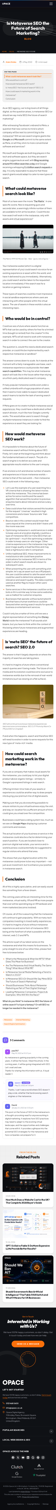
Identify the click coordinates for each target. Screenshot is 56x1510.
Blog (12, 51)
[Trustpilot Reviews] (39, 1474)
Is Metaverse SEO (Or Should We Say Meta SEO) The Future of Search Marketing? (29, 980)
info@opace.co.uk (14, 1408)
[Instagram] (43, 1457)
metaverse (34, 215)
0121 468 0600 (12, 1403)
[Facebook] (13, 1457)
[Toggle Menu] (51, 4)
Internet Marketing (23, 1020)
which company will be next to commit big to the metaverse (23, 132)
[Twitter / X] (18, 1457)
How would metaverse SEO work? (20, 84)
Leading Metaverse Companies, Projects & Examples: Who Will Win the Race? (27, 993)
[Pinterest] (38, 1457)
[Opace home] (13, 1382)
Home (4, 51)
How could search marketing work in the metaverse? (23, 93)
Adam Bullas (11, 62)
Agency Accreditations (15, 1504)
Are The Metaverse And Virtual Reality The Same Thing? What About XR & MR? (29, 967)
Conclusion (10, 99)
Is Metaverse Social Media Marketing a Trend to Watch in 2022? (28, 973)
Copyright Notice (33, 1504)
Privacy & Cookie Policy (30, 1497)
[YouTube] (23, 1457)
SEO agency (14, 108)
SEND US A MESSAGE (28, 1344)
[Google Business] (33, 1457)
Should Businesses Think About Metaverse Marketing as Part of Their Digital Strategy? (26, 986)
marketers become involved (22, 907)
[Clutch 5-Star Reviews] (17, 1466)
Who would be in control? (16, 80)
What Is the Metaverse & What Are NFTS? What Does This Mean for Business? (28, 960)
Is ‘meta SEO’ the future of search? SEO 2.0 (24, 87)
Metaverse (8, 1020)
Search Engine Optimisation (14, 1024)
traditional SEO (19, 553)
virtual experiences (23, 218)
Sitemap (46, 1504)
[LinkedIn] (28, 1457)
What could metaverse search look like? (23, 76)
